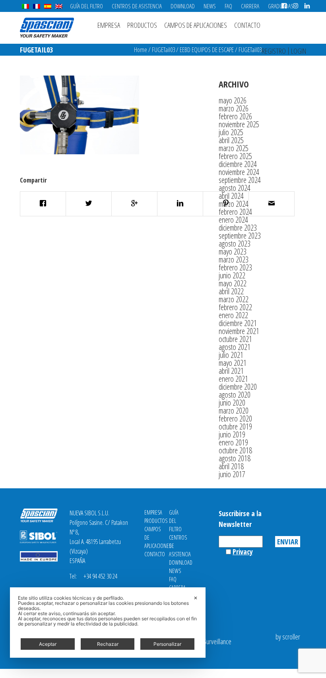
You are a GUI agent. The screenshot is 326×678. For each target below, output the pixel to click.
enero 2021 (233, 378)
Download (183, 6)
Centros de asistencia (137, 6)
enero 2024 (233, 219)
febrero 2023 (235, 267)
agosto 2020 (234, 394)
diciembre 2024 (238, 164)
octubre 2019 (235, 426)
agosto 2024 (234, 188)
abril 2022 (231, 291)
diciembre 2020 (238, 386)
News (210, 6)
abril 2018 (231, 466)
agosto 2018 (234, 458)
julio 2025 (231, 132)
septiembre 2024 (240, 180)
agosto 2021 (234, 347)
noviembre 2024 (239, 172)
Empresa (108, 25)
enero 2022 (233, 315)
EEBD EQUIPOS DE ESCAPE (207, 49)
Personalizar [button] (167, 644)
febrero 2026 (235, 116)
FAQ (228, 6)
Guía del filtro (86, 6)
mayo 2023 (232, 251)
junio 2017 (232, 474)
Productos (142, 25)
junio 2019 (232, 434)
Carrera (250, 6)
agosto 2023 (234, 243)
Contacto (247, 25)
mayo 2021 (232, 362)
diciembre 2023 (238, 227)
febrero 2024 (235, 211)
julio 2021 (231, 355)
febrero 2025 (235, 156)
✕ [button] (196, 598)
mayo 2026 (232, 100)
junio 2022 (232, 275)
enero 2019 (233, 442)
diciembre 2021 (238, 323)
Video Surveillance (209, 641)
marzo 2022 (233, 299)
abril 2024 (231, 195)
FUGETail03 (163, 49)
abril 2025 (231, 140)
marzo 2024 (233, 203)
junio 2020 (232, 402)
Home (140, 49)
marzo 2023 (233, 259)
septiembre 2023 (240, 235)
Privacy (243, 551)
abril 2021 (231, 370)
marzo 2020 (233, 410)
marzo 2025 (233, 148)
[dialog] (108, 622)
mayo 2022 (232, 283)
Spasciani (47, 27)
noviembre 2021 (239, 331)
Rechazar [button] (107, 644)
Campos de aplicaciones (195, 25)
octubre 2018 (235, 450)
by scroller (288, 636)
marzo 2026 (233, 108)
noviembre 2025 (239, 124)
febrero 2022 (235, 307)
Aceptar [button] (47, 644)
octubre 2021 (235, 339)
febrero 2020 (235, 418)
